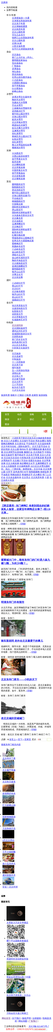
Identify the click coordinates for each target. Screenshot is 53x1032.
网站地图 (22, 1021)
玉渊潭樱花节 (18, 224)
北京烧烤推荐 (23, 466)
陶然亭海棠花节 (19, 260)
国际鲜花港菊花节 (20, 207)
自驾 (44, 414)
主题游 (4, 2)
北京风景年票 (18, 29)
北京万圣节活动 (39, 446)
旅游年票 (5, 395)
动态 (19, 414)
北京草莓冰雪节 (19, 122)
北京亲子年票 (18, 23)
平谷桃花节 (17, 198)
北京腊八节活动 (20, 460)
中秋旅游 (16, 359)
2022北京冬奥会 (19, 345)
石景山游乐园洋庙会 (22, 77)
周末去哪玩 (40, 441)
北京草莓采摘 (18, 167)
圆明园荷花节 (18, 184)
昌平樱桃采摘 (35, 449)
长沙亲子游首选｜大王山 (18, 995)
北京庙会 (16, 54)
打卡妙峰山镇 (8, 805)
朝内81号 (24, 449)
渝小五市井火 (8, 863)
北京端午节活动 (27, 441)
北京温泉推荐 (44, 443)
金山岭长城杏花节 (20, 257)
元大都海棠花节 (19, 263)
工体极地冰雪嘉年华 (22, 108)
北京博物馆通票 (19, 26)
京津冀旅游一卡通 (20, 18)
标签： (4, 529)
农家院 (35, 395)
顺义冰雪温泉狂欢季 (22, 145)
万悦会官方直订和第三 (17, 1013)
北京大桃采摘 (12, 463)
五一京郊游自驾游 (20, 370)
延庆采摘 (16, 162)
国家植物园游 (8, 817)
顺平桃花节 (20, 455)
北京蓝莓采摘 (18, 176)
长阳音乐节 (17, 311)
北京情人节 (17, 376)
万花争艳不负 (8, 828)
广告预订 (33, 1021)
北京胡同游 (17, 325)
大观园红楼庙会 (19, 83)
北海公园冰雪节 (19, 116)
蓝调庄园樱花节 (19, 266)
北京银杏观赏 (18, 291)
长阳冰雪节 (17, 139)
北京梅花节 (17, 226)
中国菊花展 (17, 204)
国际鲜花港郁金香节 (22, 212)
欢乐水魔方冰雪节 (20, 128)
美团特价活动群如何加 (17, 959)
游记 (32, 419)
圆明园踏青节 (18, 269)
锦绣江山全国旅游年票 (23, 38)
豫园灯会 (28, 452)
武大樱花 (37, 474)
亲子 (19, 419)
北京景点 (26, 477)
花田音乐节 (17, 314)
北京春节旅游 (18, 379)
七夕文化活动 (18, 390)
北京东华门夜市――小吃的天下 (19, 679)
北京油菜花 (17, 221)
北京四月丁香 (8, 758)
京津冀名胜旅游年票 (22, 21)
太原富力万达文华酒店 (17, 922)
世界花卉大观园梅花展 (23, 241)
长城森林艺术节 (19, 320)
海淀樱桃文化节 (27, 463)
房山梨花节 (17, 210)
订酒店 (20, 395)
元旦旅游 (16, 353)
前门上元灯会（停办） (23, 57)
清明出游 (16, 373)
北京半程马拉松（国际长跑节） (16, 446)
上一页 (17, 739)
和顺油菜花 (15, 474)
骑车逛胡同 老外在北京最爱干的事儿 (22, 640)
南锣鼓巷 (44, 472)
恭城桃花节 (27, 474)
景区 (44, 419)
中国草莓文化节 (19, 170)
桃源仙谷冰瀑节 (19, 125)
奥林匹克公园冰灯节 (22, 136)
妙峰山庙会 (17, 91)
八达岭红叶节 (18, 283)
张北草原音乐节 (19, 305)
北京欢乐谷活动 (11, 458)
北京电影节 (38, 452)
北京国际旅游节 (19, 328)
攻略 (32, 414)
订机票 (27, 395)
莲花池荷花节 (18, 190)
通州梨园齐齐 (8, 875)
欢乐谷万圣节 (18, 387)
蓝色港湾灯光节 (19, 342)
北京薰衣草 (17, 218)
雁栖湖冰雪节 (18, 148)
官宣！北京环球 (10, 887)
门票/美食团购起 (40, 431)
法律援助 (36, 1018)
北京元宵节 (17, 382)
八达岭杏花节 (18, 249)
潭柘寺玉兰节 (18, 255)
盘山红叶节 (17, 297)
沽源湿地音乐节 (19, 308)
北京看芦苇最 (8, 770)
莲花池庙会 (17, 74)
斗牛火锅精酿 (8, 852)
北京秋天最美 (8, 782)
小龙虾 (15, 438)
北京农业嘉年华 (13, 477)
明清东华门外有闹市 (12, 602)
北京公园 (14, 449)
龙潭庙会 (16, 69)
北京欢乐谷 (30, 438)
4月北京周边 (8, 840)
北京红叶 (16, 289)
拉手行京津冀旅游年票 (23, 49)
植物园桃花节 (18, 201)
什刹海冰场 (25, 458)
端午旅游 (16, 367)
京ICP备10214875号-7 (39, 1026)
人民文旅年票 (18, 46)
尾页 (29, 739)
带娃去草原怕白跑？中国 (18, 977)
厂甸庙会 (16, 66)
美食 (15, 431)
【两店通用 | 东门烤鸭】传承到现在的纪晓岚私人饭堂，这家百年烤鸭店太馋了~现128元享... (25, 509)
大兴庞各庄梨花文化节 (23, 215)
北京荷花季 (17, 277)
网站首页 (6, 1018)
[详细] (23, 524)
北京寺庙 (38, 469)
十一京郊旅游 (18, 362)
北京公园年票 (18, 32)
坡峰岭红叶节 (18, 300)
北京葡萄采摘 (18, 179)
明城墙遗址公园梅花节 (23, 238)
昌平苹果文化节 (19, 159)
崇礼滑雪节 (17, 133)
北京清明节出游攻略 (13, 452)
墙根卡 (13, 395)
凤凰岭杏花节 (18, 246)
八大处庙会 (17, 80)
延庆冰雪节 (17, 119)
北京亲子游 (17, 365)
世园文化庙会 (34, 460)
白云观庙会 (17, 88)
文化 (24, 431)
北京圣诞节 (17, 356)
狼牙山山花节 (18, 272)
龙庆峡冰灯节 (18, 111)
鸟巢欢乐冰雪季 (19, 102)
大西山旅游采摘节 (20, 156)
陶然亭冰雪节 (18, 100)
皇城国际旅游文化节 (22, 334)
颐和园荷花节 (18, 187)
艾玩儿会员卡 (18, 35)
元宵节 (9, 472)
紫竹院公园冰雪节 (20, 114)
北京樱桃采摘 (18, 164)
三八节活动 (17, 384)
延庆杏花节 (17, 232)
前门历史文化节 (19, 339)
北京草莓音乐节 (19, 317)
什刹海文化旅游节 (20, 348)
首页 (3, 483)
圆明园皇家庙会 (19, 60)
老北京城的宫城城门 (12, 718)
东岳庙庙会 (17, 63)
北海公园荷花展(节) (21, 195)
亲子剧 (21, 438)
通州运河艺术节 (19, 331)
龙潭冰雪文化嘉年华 (22, 97)
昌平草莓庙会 (18, 85)
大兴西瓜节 (17, 153)
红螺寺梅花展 (18, 235)
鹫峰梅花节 (17, 243)
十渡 (47, 477)
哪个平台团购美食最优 (17, 941)
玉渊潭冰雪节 (18, 131)
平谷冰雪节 (17, 105)
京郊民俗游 (17, 336)
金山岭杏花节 (18, 252)
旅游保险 (43, 395)
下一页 (23, 739)
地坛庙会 (16, 71)
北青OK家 (17, 43)
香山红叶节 (17, 286)
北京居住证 (20, 443)
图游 (7, 424)
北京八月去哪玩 (11, 441)
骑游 (7, 419)
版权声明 (26, 1018)
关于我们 (16, 1018)
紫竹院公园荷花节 (20, 193)
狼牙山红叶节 (18, 294)
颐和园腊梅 (34, 472)
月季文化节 (17, 274)
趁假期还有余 (8, 793)
